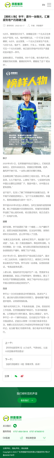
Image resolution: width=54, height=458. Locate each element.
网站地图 (24, 448)
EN (43, 4)
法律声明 (6, 448)
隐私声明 (15, 448)
